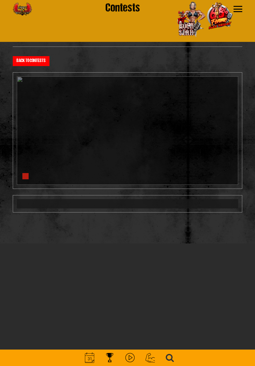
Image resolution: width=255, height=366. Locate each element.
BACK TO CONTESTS (31, 61)
